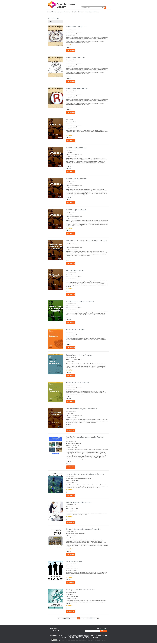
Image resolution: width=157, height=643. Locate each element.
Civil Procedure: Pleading (75, 270)
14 (88, 618)
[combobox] (92, 7)
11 (81, 618)
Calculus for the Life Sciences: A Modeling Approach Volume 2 (85, 438)
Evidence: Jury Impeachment (76, 179)
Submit (74, 12)
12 (83, 618)
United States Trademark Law (77, 88)
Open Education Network (92, 12)
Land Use (69, 119)
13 (86, 618)
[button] (55, 21)
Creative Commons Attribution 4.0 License (96, 640)
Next (94, 618)
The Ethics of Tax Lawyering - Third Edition (81, 409)
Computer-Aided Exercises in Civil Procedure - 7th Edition (87, 241)
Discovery (81, 12)
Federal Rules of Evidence (75, 329)
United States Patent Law (75, 57)
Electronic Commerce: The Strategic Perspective (83, 529)
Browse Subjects (51, 12)
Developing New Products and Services (80, 590)
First (59, 618)
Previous (64, 618)
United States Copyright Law (76, 26)
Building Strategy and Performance (78, 502)
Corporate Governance (74, 561)
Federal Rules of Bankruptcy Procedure (80, 301)
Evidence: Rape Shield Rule (76, 210)
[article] (78, 39)
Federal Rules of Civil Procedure (77, 382)
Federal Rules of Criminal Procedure (79, 355)
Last (98, 618)
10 (78, 618)
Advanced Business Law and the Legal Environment (85, 474)
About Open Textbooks (64, 12)
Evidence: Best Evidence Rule (76, 148)
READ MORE (70, 50)
